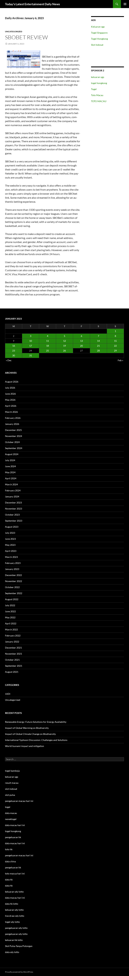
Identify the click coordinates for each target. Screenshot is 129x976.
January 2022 (12, 641)
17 (30, 345)
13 (81, 340)
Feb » (120, 360)
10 (30, 340)
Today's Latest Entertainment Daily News (32, 4)
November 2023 (13, 508)
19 (64, 345)
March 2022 (11, 629)
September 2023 (13, 520)
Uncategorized (13, 31)
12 (64, 340)
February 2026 (12, 417)
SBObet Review (26, 37)
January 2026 (12, 424)
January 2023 (12, 569)
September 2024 (13, 448)
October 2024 (12, 442)
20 (81, 345)
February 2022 (12, 635)
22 (115, 345)
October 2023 (12, 514)
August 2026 (11, 381)
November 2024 (13, 436)
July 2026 (10, 387)
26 (64, 350)
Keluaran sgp (98, 26)
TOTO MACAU (98, 101)
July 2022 (10, 605)
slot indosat (11, 788)
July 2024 (10, 460)
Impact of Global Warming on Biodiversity (27, 727)
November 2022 (13, 581)
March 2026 (11, 411)
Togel (94, 89)
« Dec (9, 360)
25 (47, 350)
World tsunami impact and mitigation (24, 746)
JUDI (7, 693)
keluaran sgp (97, 77)
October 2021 (12, 659)
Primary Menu (125, 4)
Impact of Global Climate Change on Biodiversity (30, 734)
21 (98, 345)
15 (115, 340)
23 (13, 350)
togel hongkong (99, 83)
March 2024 (11, 484)
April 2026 (10, 405)
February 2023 (12, 563)
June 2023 (10, 538)
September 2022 (13, 593)
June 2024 (10, 466)
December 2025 (13, 430)
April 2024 (10, 478)
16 (13, 345)
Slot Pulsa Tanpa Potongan (18, 946)
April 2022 (10, 623)
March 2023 (11, 557)
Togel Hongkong (99, 38)
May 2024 (10, 472)
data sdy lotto (12, 952)
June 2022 (10, 611)
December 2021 (13, 647)
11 (47, 340)
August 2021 (11, 671)
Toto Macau (97, 95)
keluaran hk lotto (14, 940)
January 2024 (12, 496)
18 (47, 345)
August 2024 (11, 454)
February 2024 (12, 490)
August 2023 (11, 526)
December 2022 (13, 575)
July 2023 (10, 532)
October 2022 (12, 587)
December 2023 (13, 502)
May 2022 (10, 617)
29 (115, 350)
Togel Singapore (99, 32)
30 (13, 355)
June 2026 (10, 393)
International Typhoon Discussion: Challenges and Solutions (36, 740)
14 (98, 340)
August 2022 (11, 599)
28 (98, 350)
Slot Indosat (97, 44)
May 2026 (10, 399)
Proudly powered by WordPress (19, 972)
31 (30, 355)
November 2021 (13, 653)
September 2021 (13, 665)
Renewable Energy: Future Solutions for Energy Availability (35, 721)
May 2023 (10, 544)
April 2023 (10, 550)
